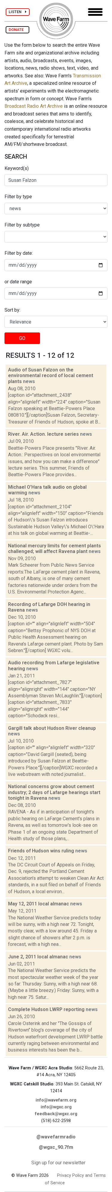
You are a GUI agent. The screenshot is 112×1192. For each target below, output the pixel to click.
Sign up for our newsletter (58, 1163)
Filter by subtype (22, 225)
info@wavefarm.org (56, 1100)
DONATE (17, 29)
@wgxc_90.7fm (56, 1147)
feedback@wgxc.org (56, 1113)
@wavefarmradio (56, 1137)
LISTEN (17, 12)
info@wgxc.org (56, 1107)
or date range (18, 282)
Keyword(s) (16, 168)
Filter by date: (18, 253)
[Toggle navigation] (95, 12)
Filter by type (18, 196)
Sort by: (12, 310)
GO (22, 338)
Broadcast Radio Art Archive (33, 106)
